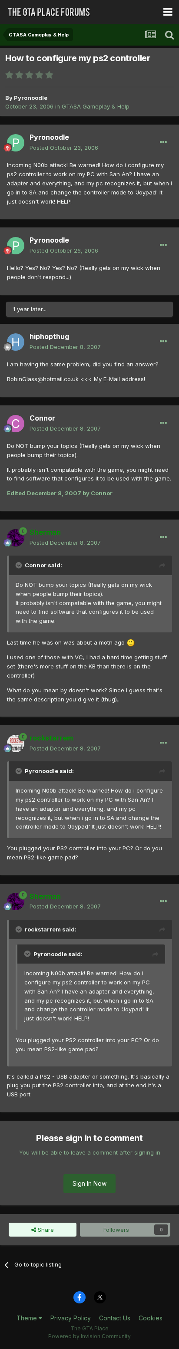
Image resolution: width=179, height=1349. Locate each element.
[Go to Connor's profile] (15, 423)
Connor (42, 418)
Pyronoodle (30, 97)
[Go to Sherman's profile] (15, 537)
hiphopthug (49, 336)
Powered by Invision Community (89, 1336)
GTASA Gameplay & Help (95, 106)
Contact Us (114, 1318)
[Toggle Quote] (19, 565)
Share (45, 1229)
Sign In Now (89, 1183)
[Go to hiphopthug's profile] (15, 342)
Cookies (150, 1318)
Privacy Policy (70, 1318)
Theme (28, 1318)
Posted (64, 147)
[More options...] (163, 142)
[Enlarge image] (130, 642)
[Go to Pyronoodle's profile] (15, 142)
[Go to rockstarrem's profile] (15, 743)
